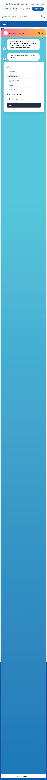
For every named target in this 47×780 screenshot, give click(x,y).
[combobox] (23, 16)
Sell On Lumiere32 (12, 4)
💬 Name (10, 67)
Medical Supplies (27, 4)
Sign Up (37, 8)
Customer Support (16, 33)
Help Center (40, 4)
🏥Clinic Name (12, 76)
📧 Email (10, 85)
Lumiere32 (26, 776)
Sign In (27, 8)
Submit (11, 105)
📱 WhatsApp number (14, 94)
